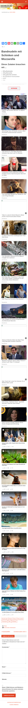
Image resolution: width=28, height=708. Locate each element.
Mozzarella (20, 619)
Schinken (14, 621)
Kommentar (5, 647)
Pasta (5, 626)
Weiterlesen (14, 88)
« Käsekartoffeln (5, 631)
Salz (10, 621)
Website (4, 679)
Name (4, 667)
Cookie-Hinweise (14, 704)
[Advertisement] (14, 27)
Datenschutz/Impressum (14, 702)
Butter (10, 619)
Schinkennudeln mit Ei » (20, 631)
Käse (15, 619)
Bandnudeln (5, 619)
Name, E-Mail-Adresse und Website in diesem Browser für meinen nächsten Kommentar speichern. (12, 689)
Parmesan (4, 621)
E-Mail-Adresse (6, 673)
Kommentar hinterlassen (10, 627)
